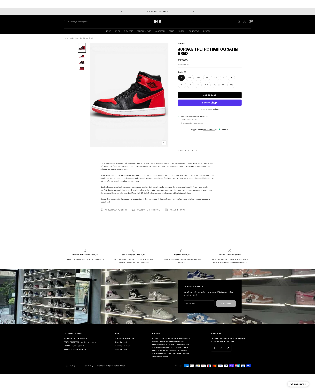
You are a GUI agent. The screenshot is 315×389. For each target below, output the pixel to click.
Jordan (181, 43)
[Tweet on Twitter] (193, 150)
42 (198, 85)
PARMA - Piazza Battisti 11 (74, 346)
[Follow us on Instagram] (221, 348)
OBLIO (171, 31)
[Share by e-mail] (196, 150)
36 (181, 78)
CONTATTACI (194, 31)
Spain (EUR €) (70, 366)
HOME (108, 31)
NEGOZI (206, 31)
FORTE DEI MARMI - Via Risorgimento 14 (80, 342)
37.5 (198, 78)
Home (66, 38)
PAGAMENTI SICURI (177, 210)
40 (231, 78)
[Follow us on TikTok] (228, 348)
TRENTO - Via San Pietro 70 (75, 349)
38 (207, 78)
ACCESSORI (160, 31)
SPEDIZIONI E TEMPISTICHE (148, 210)
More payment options (210, 109)
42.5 (206, 85)
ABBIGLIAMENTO (144, 31)
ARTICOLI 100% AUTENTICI (116, 210)
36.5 (189, 78)
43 (215, 85)
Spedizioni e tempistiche (124, 338)
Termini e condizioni (122, 346)
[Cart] (250, 21)
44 (223, 85)
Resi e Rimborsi (121, 342)
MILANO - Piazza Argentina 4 (75, 338)
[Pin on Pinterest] (188, 150)
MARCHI (181, 31)
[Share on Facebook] (185, 150)
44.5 (231, 85)
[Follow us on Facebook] (214, 348)
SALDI (117, 31)
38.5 (215, 78)
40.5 (182, 85)
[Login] (244, 22)
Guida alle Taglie (121, 349)
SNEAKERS (128, 31)
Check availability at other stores (192, 123)
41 (190, 85)
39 (223, 78)
